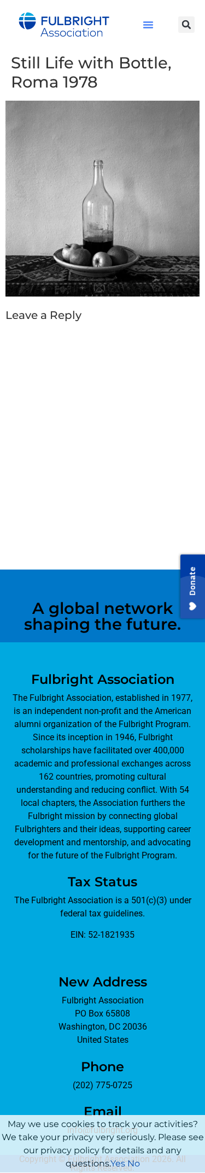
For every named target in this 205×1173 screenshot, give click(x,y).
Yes (117, 1163)
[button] (148, 24)
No (133, 1163)
